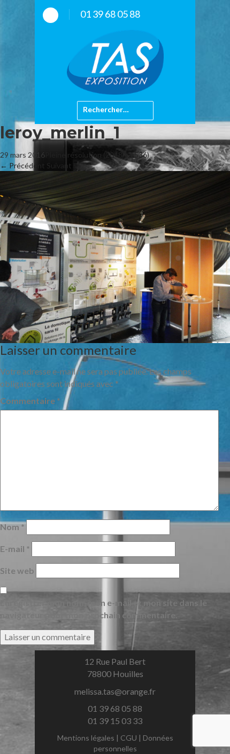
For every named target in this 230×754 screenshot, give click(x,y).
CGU (128, 737)
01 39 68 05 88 (110, 14)
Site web (17, 570)
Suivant (64, 165)
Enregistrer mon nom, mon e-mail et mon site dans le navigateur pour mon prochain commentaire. (103, 608)
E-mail (15, 548)
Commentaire (30, 400)
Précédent (22, 165)
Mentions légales (85, 737)
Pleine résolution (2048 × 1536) (97, 154)
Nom (12, 527)
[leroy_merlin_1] (115, 256)
